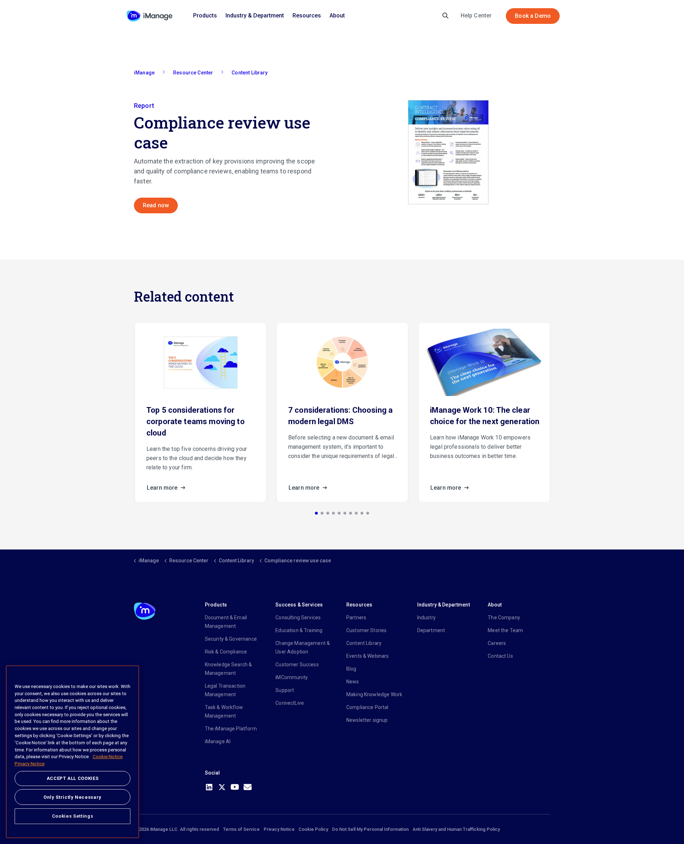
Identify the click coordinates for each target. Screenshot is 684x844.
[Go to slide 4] (333, 513)
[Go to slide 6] (344, 513)
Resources (306, 15)
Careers (497, 643)
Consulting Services (298, 617)
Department (431, 630)
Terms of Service (241, 829)
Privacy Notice (279, 829)
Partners (356, 617)
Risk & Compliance (226, 652)
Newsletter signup (367, 720)
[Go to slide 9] (362, 513)
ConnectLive (289, 703)
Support (284, 690)
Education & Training (298, 630)
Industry (426, 617)
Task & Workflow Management (224, 711)
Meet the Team (505, 630)
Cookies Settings (72, 816)
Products (205, 15)
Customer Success (296, 664)
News (352, 681)
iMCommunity (291, 677)
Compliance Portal (367, 707)
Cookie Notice (108, 756)
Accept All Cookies (73, 778)
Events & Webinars (367, 656)
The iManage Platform (231, 728)
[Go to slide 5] (339, 513)
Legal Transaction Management (225, 690)
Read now (156, 205)
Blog (351, 669)
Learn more (163, 487)
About (337, 15)
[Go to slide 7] (350, 513)
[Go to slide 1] (316, 513)
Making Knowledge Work (374, 694)
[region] (72, 751)
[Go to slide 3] (327, 513)
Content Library (364, 643)
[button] (448, 152)
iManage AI (218, 741)
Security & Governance (231, 639)
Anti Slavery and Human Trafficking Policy (456, 829)
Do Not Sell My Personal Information (370, 829)
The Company (504, 617)
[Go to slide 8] (356, 513)
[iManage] (149, 16)
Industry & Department (255, 15)
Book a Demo (533, 15)
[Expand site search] (445, 16)
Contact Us (500, 656)
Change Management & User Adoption (302, 647)
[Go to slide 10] (367, 513)
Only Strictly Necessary (72, 796)
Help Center (476, 15)
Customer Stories (366, 630)
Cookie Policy (313, 829)
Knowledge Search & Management (228, 669)
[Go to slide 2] (322, 513)
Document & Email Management (226, 622)
